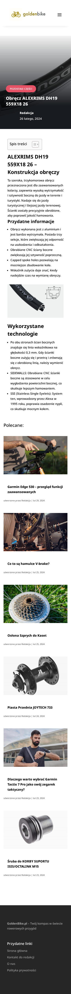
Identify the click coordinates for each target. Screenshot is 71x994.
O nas (11, 964)
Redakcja (26, 500)
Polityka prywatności (21, 970)
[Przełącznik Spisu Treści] (33, 144)
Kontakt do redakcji (20, 957)
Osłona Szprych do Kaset (27, 635)
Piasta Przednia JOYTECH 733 (29, 707)
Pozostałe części (21, 88)
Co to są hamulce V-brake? (28, 563)
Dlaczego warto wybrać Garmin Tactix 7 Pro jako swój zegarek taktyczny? (32, 784)
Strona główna (17, 951)
